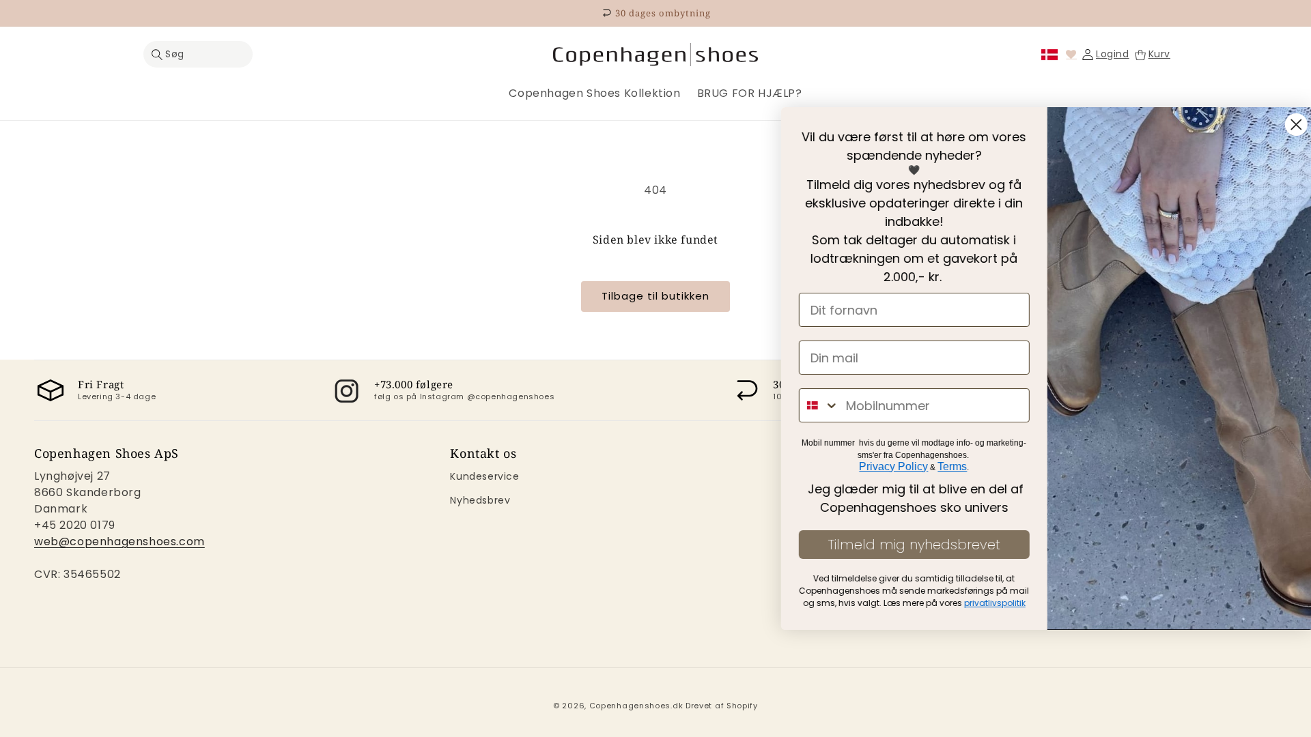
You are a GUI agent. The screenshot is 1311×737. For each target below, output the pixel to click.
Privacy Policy (877, 466)
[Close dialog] (1280, 124)
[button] (198, 54)
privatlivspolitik (978, 603)
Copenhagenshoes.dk (636, 705)
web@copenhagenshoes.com (119, 541)
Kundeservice (484, 476)
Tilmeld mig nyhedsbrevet (898, 544)
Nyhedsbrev (480, 500)
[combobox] (803, 405)
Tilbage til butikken (655, 296)
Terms (936, 466)
